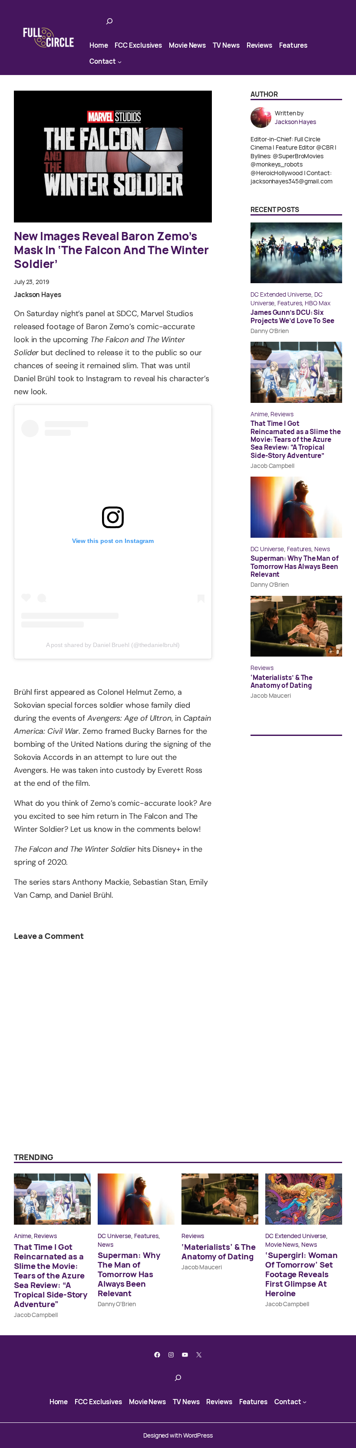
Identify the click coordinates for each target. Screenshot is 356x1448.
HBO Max (317, 303)
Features (289, 303)
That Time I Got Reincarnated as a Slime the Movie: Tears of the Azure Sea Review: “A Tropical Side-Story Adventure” (296, 440)
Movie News (281, 1244)
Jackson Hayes (37, 294)
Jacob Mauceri (271, 695)
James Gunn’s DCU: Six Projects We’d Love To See (292, 317)
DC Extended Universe (281, 294)
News (322, 549)
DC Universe (267, 549)
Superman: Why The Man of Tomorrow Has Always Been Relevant (295, 567)
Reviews (281, 414)
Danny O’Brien (270, 331)
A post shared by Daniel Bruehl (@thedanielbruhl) (113, 644)
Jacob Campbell (272, 465)
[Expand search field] (109, 21)
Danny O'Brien (117, 1304)
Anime (259, 414)
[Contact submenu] (120, 61)
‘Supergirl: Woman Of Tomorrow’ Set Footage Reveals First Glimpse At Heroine (301, 1274)
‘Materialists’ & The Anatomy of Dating (282, 682)
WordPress (198, 1435)
